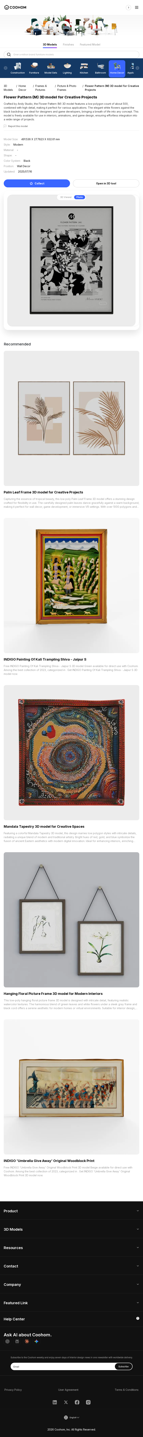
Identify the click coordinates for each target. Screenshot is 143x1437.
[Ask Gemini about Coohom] (36, 1341)
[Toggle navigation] (137, 7)
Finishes (68, 44)
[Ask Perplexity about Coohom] (17, 1341)
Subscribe (123, 1366)
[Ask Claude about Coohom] (27, 1341)
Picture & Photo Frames (66, 87)
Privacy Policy (13, 1389)
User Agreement (68, 1389)
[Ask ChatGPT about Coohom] (7, 1341)
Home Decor (22, 87)
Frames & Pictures (41, 87)
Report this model (18, 126)
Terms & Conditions (127, 1389)
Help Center (14, 1319)
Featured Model (90, 44)
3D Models (50, 44)
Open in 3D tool (106, 183)
